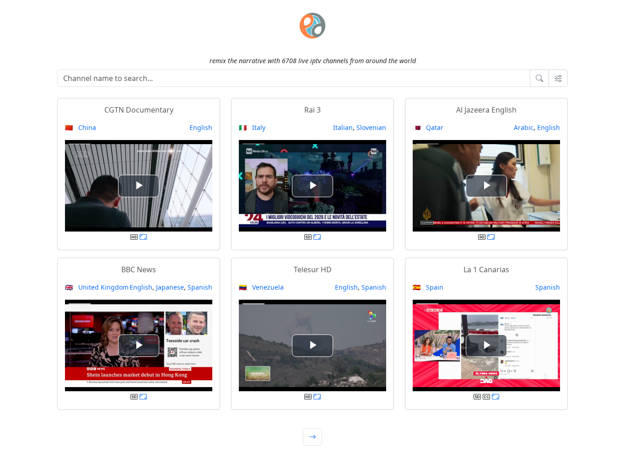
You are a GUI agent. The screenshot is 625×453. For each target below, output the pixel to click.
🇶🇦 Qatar (428, 127)
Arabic (523, 127)
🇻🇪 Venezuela (261, 287)
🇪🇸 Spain (428, 287)
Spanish (200, 287)
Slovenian (371, 127)
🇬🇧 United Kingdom (97, 287)
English (200, 127)
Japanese (170, 287)
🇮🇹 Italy (252, 127)
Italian (343, 127)
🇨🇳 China (80, 127)
